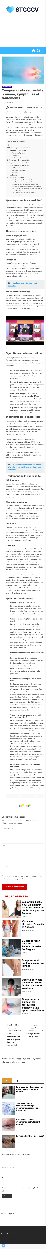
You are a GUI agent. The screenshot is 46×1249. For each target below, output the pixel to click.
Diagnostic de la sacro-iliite (19, 163)
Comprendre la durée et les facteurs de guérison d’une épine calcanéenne (33, 1005)
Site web (5, 866)
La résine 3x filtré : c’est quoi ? (30, 1136)
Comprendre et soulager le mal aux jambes (33, 963)
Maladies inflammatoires (20, 158)
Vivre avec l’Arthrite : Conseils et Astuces (33, 924)
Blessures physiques (18, 153)
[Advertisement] (23, 33)
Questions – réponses (16, 177)
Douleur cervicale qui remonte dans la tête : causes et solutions (32, 984)
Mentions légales (7, 1214)
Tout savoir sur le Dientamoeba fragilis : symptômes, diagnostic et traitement (28, 1106)
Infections (15, 155)
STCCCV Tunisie (6, 102)
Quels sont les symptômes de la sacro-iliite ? (28, 182)
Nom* (4, 1178)
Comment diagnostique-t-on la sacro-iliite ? (28, 186)
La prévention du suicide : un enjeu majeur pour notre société (29, 1089)
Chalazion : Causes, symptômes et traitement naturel (28, 1121)
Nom (4, 846)
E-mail (4, 856)
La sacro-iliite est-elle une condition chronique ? (25, 194)
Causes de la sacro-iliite (17, 150)
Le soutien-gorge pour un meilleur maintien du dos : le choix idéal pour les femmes (33, 907)
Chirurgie (15, 175)
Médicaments (16, 168)
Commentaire (7, 829)
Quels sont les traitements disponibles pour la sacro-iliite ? (28, 189)
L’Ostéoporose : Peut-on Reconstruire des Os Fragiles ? (32, 945)
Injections (15, 172)
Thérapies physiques (19, 170)
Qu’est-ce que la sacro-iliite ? (19, 148)
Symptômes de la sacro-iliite (19, 160)
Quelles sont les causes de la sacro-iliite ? (27, 184)
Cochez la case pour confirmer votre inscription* (20, 1188)
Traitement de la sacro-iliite (19, 165)
